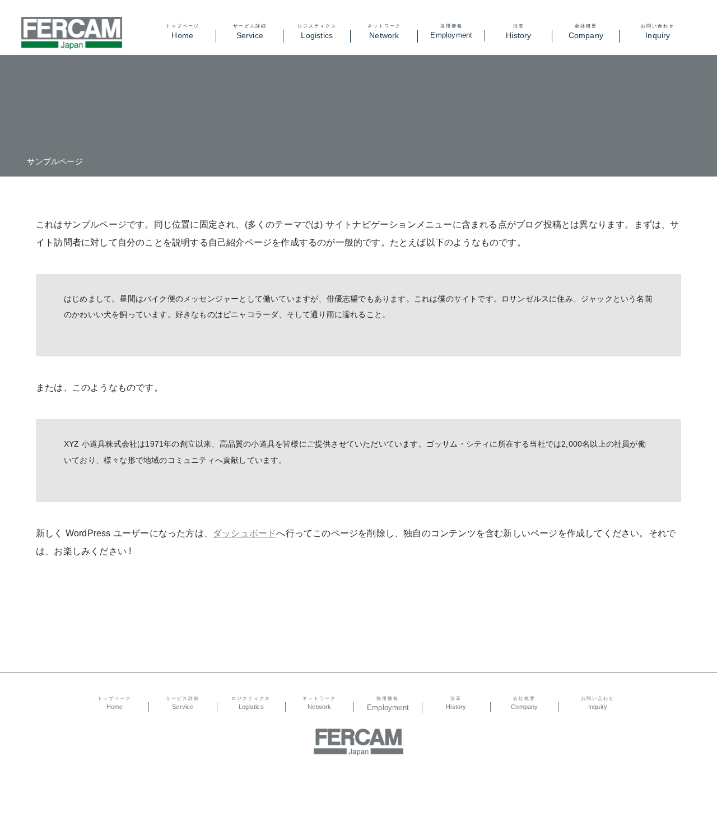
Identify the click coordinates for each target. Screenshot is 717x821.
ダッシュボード (244, 533)
